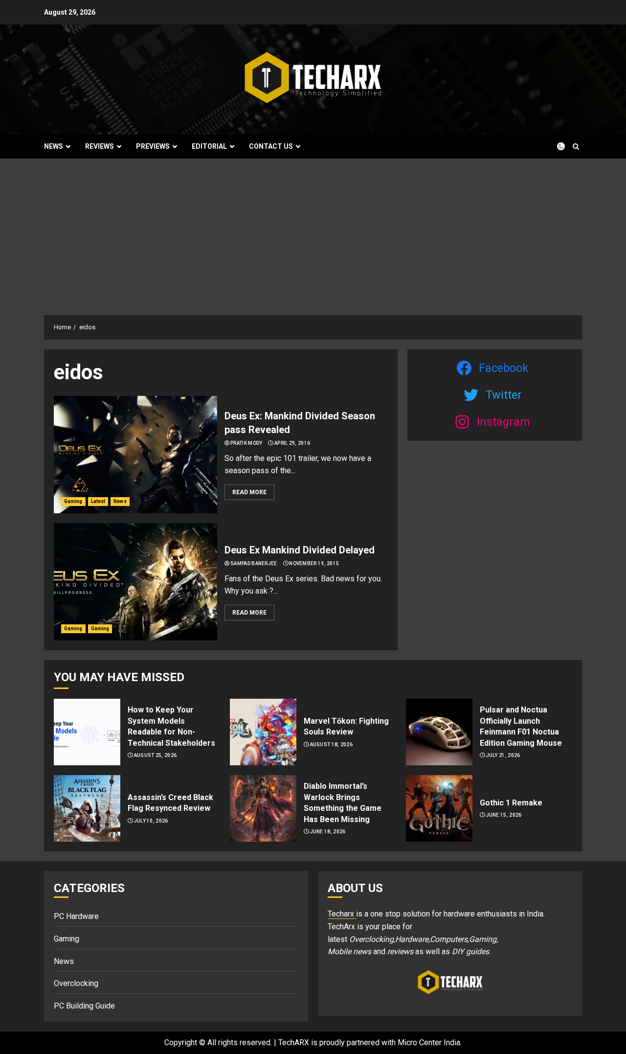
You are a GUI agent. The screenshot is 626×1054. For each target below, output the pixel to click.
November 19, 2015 (314, 563)
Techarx (342, 913)
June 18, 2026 (328, 831)
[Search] (576, 146)
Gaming (73, 501)
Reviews (99, 146)
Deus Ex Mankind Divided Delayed (299, 550)
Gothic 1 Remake (511, 802)
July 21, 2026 (503, 755)
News (53, 146)
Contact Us (271, 146)
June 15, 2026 (504, 815)
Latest (98, 501)
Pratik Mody (246, 443)
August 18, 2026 (331, 744)
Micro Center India (429, 1042)
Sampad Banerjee (253, 563)
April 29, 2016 (292, 443)
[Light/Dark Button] (555, 146)
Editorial (209, 146)
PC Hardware (76, 916)
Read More (249, 492)
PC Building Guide (84, 1005)
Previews (153, 146)
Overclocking (76, 983)
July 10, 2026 (151, 821)
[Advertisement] (313, 231)
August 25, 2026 (155, 755)
